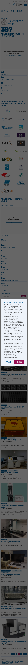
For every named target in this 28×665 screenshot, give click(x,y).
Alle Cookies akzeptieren (19, 362)
